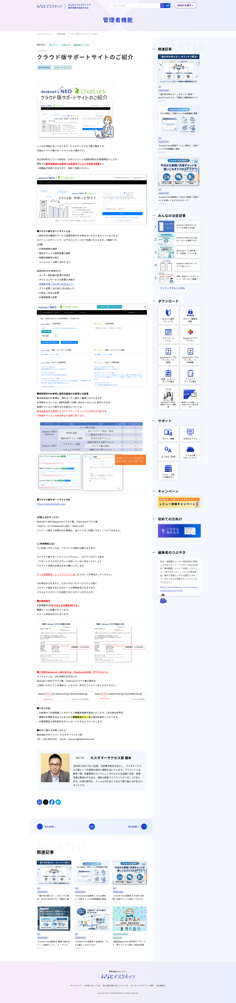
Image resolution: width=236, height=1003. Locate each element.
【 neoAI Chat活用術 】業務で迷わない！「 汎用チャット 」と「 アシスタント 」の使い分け (53, 943)
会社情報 (159, 985)
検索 (167, 5)
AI (38, 888)
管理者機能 (61, 34)
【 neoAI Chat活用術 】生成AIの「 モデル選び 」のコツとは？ (91, 943)
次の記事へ (133, 826)
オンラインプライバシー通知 (142, 985)
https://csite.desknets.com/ (51, 504)
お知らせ (65, 45)
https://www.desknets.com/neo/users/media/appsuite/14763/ (179, 589)
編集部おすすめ (81, 45)
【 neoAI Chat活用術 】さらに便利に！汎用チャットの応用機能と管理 (90, 897)
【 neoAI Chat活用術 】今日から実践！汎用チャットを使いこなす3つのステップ (129, 897)
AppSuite (117, 938)
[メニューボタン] (185, 5)
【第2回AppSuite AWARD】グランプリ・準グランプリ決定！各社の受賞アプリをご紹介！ (129, 943)
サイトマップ (76, 985)
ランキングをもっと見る (172, 287)
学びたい (53, 45)
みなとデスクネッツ (44, 34)
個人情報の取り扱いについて (114, 985)
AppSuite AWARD (121, 934)
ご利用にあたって (91, 985)
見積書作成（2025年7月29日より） (57, 284)
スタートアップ (63, 67)
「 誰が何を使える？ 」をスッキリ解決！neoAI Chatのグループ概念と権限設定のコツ (54, 897)
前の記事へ (50, 826)
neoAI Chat (42, 892)
